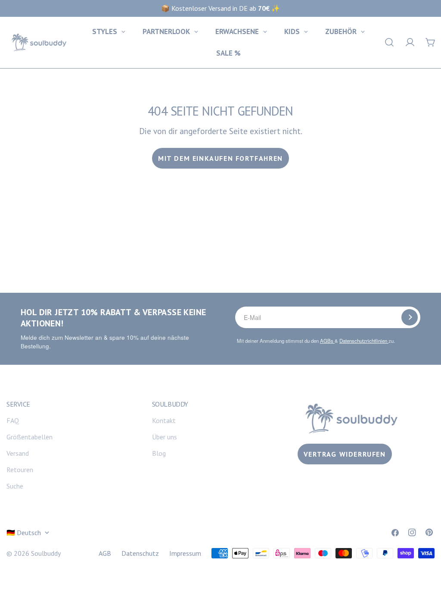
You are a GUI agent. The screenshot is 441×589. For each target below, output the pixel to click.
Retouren (19, 469)
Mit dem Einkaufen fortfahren (220, 158)
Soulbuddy (46, 553)
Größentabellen (29, 436)
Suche (14, 486)
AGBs (327, 340)
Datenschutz (140, 553)
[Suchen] (389, 42)
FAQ (12, 420)
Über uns (164, 436)
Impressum (185, 553)
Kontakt (164, 420)
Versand (17, 453)
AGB (105, 553)
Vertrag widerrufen (345, 454)
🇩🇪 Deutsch (23, 532)
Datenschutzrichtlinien (363, 340)
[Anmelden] (409, 317)
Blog (159, 453)
